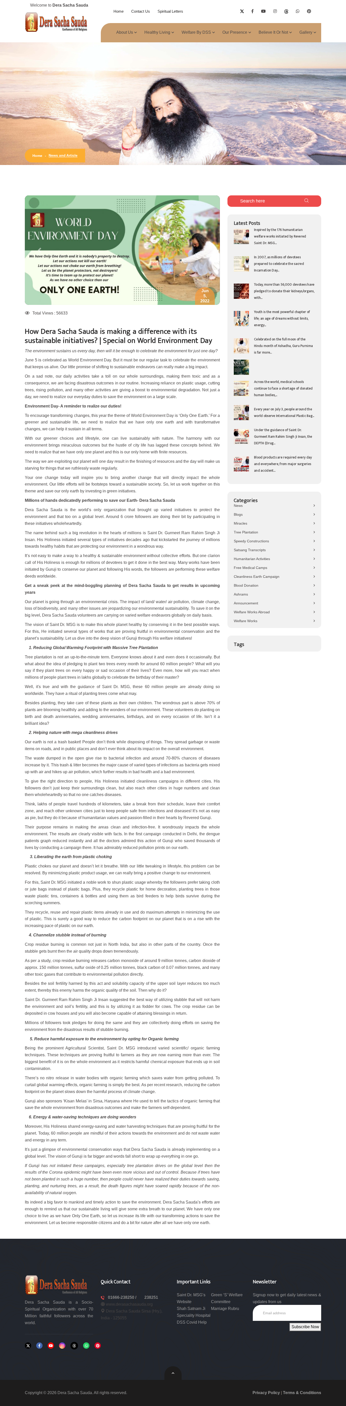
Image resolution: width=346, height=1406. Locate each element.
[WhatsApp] (86, 1345)
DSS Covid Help (192, 1322)
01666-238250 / (122, 1297)
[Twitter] (28, 1345)
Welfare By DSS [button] (196, 32)
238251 (151, 1297)
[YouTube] (51, 1345)
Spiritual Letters (170, 11)
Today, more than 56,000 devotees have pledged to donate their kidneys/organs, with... (284, 291)
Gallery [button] (305, 32)
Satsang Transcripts (250, 550)
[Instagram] (62, 1345)
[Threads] (74, 1345)
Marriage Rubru (225, 1308)
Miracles (240, 523)
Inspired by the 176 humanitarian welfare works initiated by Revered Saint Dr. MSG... (280, 236)
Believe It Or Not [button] (273, 32)
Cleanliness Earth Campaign (256, 577)
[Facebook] (39, 1345)
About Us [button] (124, 32)
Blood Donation (246, 585)
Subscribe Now (305, 1327)
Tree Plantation (246, 532)
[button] (39, 250)
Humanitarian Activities (252, 559)
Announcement (246, 603)
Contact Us (140, 11)
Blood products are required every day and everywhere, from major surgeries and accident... (283, 463)
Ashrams (241, 594)
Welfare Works (245, 621)
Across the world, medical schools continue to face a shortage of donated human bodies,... (283, 388)
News (238, 506)
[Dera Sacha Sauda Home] (56, 22)
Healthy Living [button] (157, 32)
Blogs (238, 514)
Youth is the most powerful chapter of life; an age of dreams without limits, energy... (282, 318)
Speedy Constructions (251, 541)
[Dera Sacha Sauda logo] (56, 1285)
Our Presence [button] (234, 32)
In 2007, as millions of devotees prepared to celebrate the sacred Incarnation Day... (279, 263)
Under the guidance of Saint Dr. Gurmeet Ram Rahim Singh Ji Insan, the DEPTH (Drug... (283, 436)
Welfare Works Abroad (252, 612)
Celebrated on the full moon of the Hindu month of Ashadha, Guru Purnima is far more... (283, 345)
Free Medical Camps (250, 568)
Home (118, 11)
